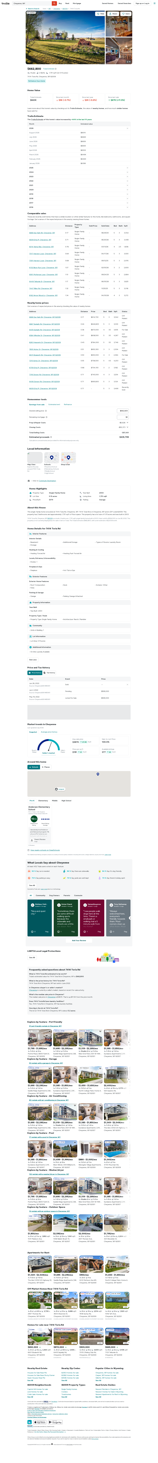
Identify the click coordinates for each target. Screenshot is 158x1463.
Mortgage (77, 3)
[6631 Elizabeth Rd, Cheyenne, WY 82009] (40, 1336)
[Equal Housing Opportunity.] (52, 1444)
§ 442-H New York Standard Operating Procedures (41, 1410)
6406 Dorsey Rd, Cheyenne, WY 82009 (44, 382)
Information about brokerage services (41, 1414)
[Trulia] (29, 1422)
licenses (84, 1407)
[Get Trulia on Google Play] (55, 1422)
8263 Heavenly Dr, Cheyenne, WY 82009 (45, 342)
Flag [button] (46, 932)
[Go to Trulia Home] (7, 3)
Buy (60, 3)
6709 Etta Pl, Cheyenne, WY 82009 (43, 368)
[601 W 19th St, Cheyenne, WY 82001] (91, 1037)
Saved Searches (124, 3)
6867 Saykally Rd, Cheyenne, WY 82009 (44, 324)
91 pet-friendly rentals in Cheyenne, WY (45, 1026)
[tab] (34, 673)
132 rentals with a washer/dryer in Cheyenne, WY (49, 1174)
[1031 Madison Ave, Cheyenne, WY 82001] (40, 1222)
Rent (67, 3)
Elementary (43, 801)
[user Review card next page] (130, 918)
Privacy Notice (114, 1430)
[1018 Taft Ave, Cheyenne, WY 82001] (117, 1300)
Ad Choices (122, 1430)
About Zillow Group (43, 1430)
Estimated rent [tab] (54, 404)
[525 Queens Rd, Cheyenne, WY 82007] (116, 1074)
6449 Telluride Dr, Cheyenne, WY (42, 281)
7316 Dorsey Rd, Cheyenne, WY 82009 (44, 375)
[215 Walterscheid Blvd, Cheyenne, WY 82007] (116, 1037)
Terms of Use (89, 1430)
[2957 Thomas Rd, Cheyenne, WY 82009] (40, 1300)
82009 (65, 9)
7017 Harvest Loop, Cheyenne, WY (42, 254)
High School (66, 801)
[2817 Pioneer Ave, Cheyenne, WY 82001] (91, 1222)
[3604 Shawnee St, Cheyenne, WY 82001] (66, 1300)
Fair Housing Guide (55, 1430)
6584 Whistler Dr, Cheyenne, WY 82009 (44, 335)
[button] (54, 3)
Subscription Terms (99, 1430)
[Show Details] (127, 128)
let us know (95, 1439)
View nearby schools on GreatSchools (45, 850)
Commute (78, 895)
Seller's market (48, 753)
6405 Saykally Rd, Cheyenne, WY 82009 (44, 330)
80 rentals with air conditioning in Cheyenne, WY (49, 1100)
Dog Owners (54, 895)
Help (107, 1430)
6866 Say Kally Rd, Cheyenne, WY (42, 233)
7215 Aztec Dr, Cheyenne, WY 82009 (43, 361)
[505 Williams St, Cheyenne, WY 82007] (65, 1148)
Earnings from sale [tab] (36, 405)
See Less (33, 660)
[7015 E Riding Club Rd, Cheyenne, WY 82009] (91, 1336)
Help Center (69, 1444)
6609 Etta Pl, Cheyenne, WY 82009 (43, 389)
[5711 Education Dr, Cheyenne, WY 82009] (91, 1148)
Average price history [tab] (49, 732)
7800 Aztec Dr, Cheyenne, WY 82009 (43, 349)
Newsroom (70, 1430)
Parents (67, 895)
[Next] (129, 1042)
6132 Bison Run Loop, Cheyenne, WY (43, 268)
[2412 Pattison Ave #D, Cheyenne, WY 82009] (91, 1264)
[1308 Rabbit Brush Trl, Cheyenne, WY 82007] (65, 1222)
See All (33, 885)
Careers (64, 1430)
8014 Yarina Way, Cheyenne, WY (41, 247)
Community (40, 895)
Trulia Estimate (37, 119)
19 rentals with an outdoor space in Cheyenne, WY (49, 1211)
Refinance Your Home (36, 81)
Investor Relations (79, 1430)
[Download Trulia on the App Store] (39, 1422)
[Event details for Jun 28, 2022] (127, 684)
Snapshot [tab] (33, 732)
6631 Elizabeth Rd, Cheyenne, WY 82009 (45, 355)
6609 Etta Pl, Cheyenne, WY (40, 240)
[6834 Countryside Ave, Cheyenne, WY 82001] (65, 1037)
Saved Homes (107, 3)
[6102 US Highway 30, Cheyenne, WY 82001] (116, 1111)
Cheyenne (56, 9)
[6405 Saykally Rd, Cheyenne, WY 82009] (66, 1336)
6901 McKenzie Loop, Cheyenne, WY (43, 275)
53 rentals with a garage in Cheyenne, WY (46, 1063)
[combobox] (34, 3)
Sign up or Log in (142, 3)
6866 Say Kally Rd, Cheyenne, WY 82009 (45, 317)
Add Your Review (79, 940)
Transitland (54, 1401)
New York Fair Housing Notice (35, 1412)
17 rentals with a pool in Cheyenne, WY (45, 1137)
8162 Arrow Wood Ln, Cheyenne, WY (43, 295)
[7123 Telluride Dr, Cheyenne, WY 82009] (117, 1336)
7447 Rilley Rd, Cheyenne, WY (40, 288)
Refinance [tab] (68, 404)
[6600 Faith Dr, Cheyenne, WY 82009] (40, 1037)
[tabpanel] (79, 425)
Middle (55, 801)
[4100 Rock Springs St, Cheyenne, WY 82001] (91, 1074)
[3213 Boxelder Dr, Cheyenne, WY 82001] (116, 1222)
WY (49, 9)
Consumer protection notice (60, 1414)
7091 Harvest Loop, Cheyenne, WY (42, 261)
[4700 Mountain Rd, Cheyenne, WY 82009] (116, 1148)
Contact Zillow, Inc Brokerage (36, 1417)
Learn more (108, 854)
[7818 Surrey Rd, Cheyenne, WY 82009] (91, 1300)
